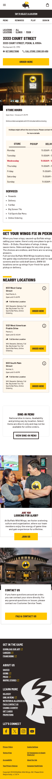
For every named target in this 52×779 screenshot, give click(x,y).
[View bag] (47, 5)
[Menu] (4, 5)
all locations (11, 31)
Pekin (28, 32)
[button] (26, 300)
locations (7, 30)
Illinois (19, 32)
